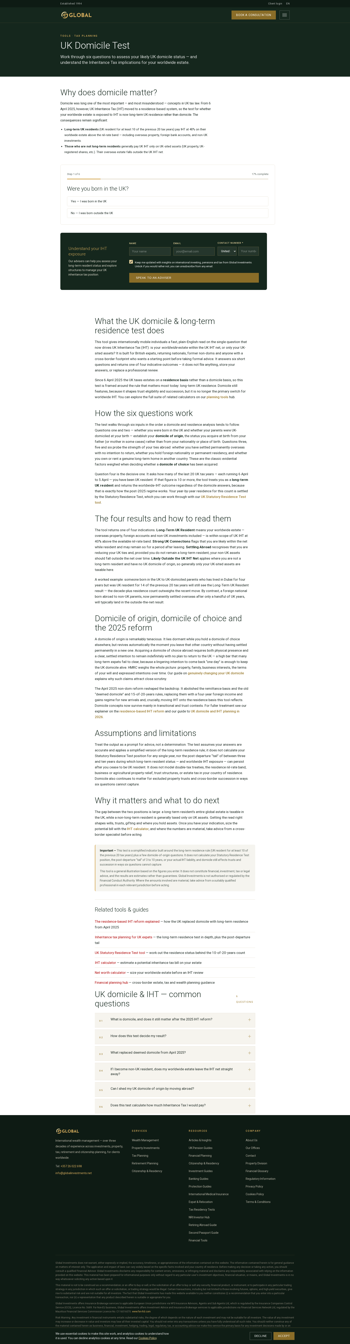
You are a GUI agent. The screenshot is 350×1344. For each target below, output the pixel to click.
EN (288, 3)
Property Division (256, 1163)
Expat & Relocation (201, 1201)
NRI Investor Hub (199, 1217)
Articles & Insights (200, 1140)
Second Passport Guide (204, 1232)
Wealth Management (145, 1140)
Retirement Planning (145, 1163)
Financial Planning (200, 1155)
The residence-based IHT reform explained (127, 921)
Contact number (230, 242)
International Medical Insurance (209, 1194)
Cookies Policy (255, 1194)
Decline (260, 1336)
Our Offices (253, 1148)
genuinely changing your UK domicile (216, 673)
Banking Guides (198, 1178)
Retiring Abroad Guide (203, 1225)
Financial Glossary (257, 1171)
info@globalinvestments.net (73, 1173)
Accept (284, 1336)
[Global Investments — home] (76, 15)
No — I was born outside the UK (92, 213)
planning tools (217, 397)
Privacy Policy (254, 1186)
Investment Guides (201, 1171)
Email (177, 243)
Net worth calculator (110, 973)
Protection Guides (200, 1186)
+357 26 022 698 (71, 1166)
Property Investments (146, 1148)
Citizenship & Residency (147, 1171)
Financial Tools (198, 1240)
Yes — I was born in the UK (89, 201)
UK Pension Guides (200, 1148)
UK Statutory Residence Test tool (120, 953)
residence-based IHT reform (142, 711)
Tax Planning (140, 1155)
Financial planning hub (111, 982)
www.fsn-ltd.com (141, 1311)
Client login (275, 3)
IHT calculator (138, 829)
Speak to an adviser (153, 277)
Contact (251, 1155)
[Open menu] (285, 15)
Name (133, 243)
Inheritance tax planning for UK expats (123, 937)
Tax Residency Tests (202, 1209)
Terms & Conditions (258, 1201)
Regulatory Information (260, 1178)
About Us (251, 1140)
